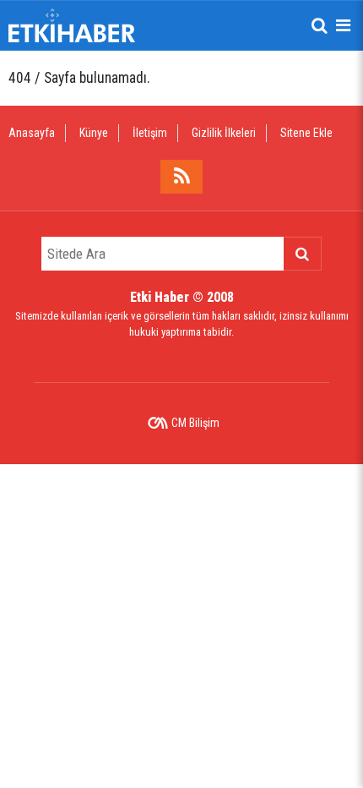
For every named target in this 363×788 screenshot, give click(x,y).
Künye (93, 133)
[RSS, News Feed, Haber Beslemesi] (181, 177)
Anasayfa (31, 133)
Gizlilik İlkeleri (224, 133)
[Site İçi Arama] (319, 25)
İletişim (150, 133)
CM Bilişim (195, 423)
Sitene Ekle (306, 133)
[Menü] (343, 25)
